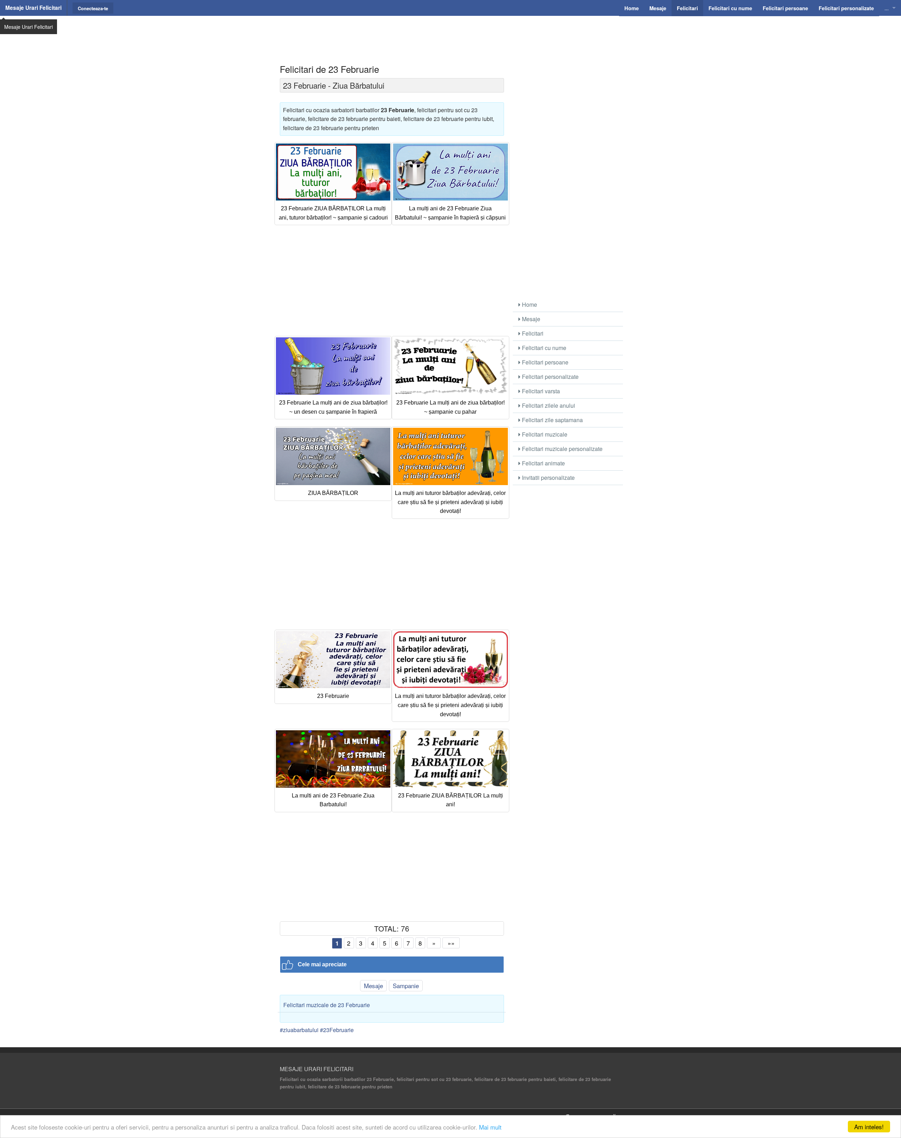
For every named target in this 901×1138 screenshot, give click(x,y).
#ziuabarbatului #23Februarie (317, 1030)
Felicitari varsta (540, 391)
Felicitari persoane (544, 362)
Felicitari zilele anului (548, 405)
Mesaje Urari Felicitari (33, 8)
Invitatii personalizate (548, 477)
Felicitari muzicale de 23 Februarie (326, 1005)
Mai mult (490, 1127)
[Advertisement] (450, 33)
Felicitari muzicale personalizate (562, 449)
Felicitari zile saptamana (552, 420)
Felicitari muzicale (544, 434)
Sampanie (406, 985)
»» (451, 943)
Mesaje (373, 985)
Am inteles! (869, 1126)
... (886, 8)
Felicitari (532, 333)
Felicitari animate (543, 463)
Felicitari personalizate (550, 377)
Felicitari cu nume (543, 348)
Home (529, 304)
